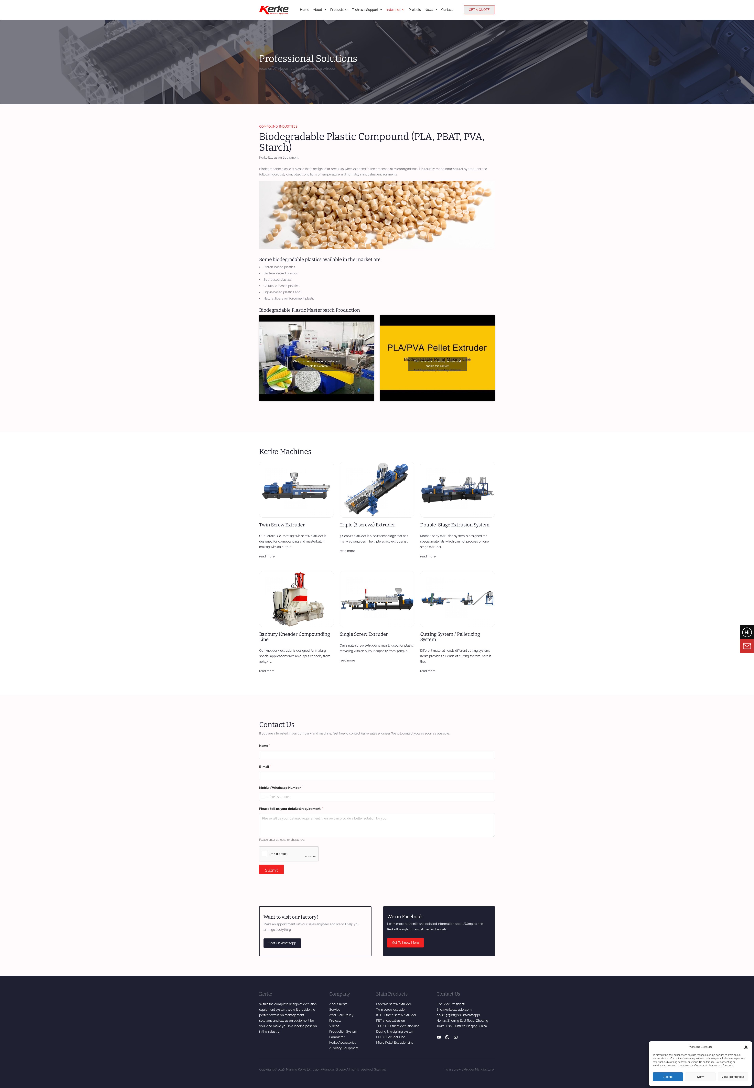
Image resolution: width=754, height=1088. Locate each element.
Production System (343, 1031)
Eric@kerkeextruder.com (454, 1009)
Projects (415, 10)
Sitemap (380, 1069)
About (317, 10)
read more (267, 556)
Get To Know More (405, 943)
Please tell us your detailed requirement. (291, 809)
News (429, 10)
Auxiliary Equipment (343, 1048)
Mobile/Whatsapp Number (280, 788)
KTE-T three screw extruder (396, 1015)
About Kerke (338, 1004)
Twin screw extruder (391, 1009)
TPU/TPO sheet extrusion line (397, 1026)
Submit (271, 870)
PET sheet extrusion (390, 1020)
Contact (447, 10)
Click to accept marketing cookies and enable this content (316, 363)
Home (304, 10)
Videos (334, 1026)
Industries (393, 10)
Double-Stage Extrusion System (455, 524)
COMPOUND (268, 126)
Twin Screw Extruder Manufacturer (469, 1069)
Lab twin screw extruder (393, 1004)
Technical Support (365, 10)
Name (264, 746)
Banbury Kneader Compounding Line (294, 637)
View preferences (733, 1076)
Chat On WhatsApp (282, 943)
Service (334, 1009)
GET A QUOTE (479, 10)
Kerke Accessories (342, 1042)
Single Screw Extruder (364, 634)
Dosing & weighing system (395, 1031)
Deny (700, 1076)
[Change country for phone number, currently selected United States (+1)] (263, 797)
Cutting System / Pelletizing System (450, 637)
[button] (746, 1047)
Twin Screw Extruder (282, 524)
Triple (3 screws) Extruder (367, 524)
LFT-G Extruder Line (390, 1037)
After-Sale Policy (341, 1015)
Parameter (337, 1037)
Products (337, 10)
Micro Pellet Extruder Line (394, 1042)
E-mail (265, 767)
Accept (668, 1076)
